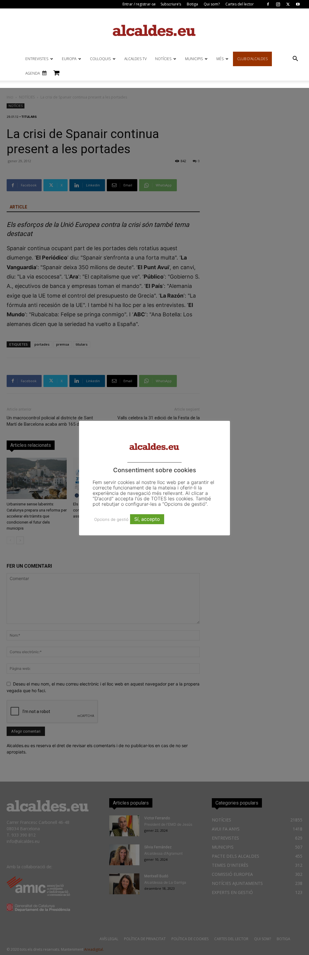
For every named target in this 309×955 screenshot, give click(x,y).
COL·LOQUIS (100, 58)
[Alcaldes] (154, 30)
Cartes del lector (239, 4)
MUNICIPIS (194, 58)
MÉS (220, 58)
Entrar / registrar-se (139, 4)
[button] (295, 59)
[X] (287, 4)
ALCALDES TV (135, 58)
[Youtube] (297, 4)
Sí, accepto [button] (147, 519)
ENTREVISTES (36, 58)
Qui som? (212, 4)
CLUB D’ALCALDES (252, 58)
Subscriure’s (171, 4)
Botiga (192, 4)
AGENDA (32, 73)
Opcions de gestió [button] (111, 519)
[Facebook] (267, 4)
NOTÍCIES (163, 58)
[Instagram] (277, 4)
